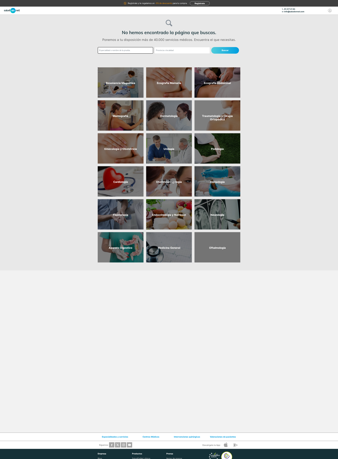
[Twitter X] (117, 445)
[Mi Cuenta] (330, 11)
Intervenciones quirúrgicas (187, 437)
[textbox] (125, 50)
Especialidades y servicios (115, 437)
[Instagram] (123, 445)
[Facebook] (111, 445)
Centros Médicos (151, 437)
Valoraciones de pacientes (223, 437)
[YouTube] (129, 445)
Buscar (225, 50)
